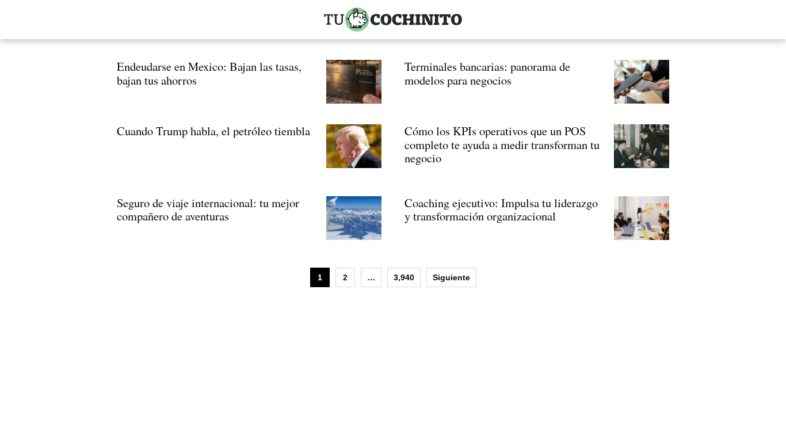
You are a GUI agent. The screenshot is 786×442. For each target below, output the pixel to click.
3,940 (404, 277)
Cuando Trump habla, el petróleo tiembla (213, 131)
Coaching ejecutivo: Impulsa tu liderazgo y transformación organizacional (501, 209)
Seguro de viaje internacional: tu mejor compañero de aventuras (208, 209)
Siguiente (451, 277)
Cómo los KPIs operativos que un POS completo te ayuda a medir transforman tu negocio (502, 144)
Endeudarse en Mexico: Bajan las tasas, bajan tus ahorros (209, 73)
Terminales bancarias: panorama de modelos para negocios (487, 73)
